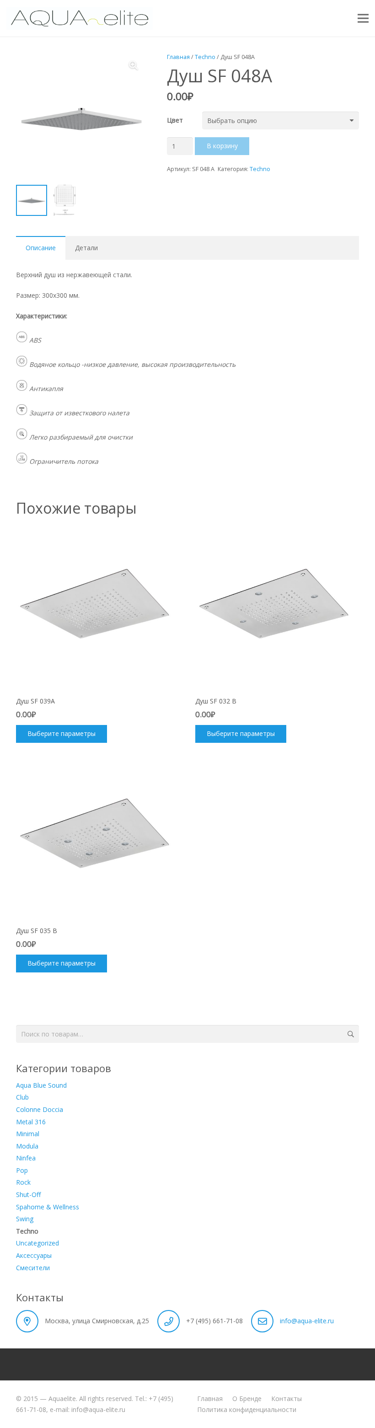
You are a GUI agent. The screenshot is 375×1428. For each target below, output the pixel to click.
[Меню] (363, 18)
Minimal (27, 1133)
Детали (86, 247)
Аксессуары (34, 1255)
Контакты (286, 1398)
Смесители (33, 1267)
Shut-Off (28, 1194)
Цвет (175, 120)
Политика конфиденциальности (246, 1409)
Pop (22, 1170)
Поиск (350, 1034)
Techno (205, 57)
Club (22, 1097)
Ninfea (26, 1158)
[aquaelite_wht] (79, 18)
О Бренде (247, 1398)
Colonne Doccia (39, 1109)
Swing (24, 1218)
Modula (27, 1146)
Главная (178, 57)
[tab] (40, 248)
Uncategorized (37, 1243)
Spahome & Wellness (47, 1207)
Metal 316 (31, 1121)
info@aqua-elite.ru (307, 1320)
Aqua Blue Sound (41, 1085)
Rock (23, 1182)
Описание (41, 247)
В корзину (222, 145)
